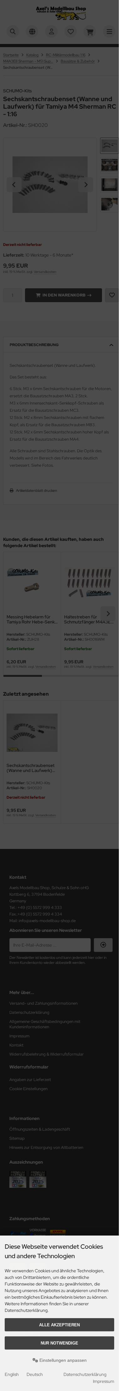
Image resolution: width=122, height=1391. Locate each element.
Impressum (103, 1381)
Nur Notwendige (59, 1343)
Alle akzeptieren (59, 1325)
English (12, 1374)
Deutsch (35, 1374)
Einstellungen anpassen (62, 1360)
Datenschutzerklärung (85, 1374)
